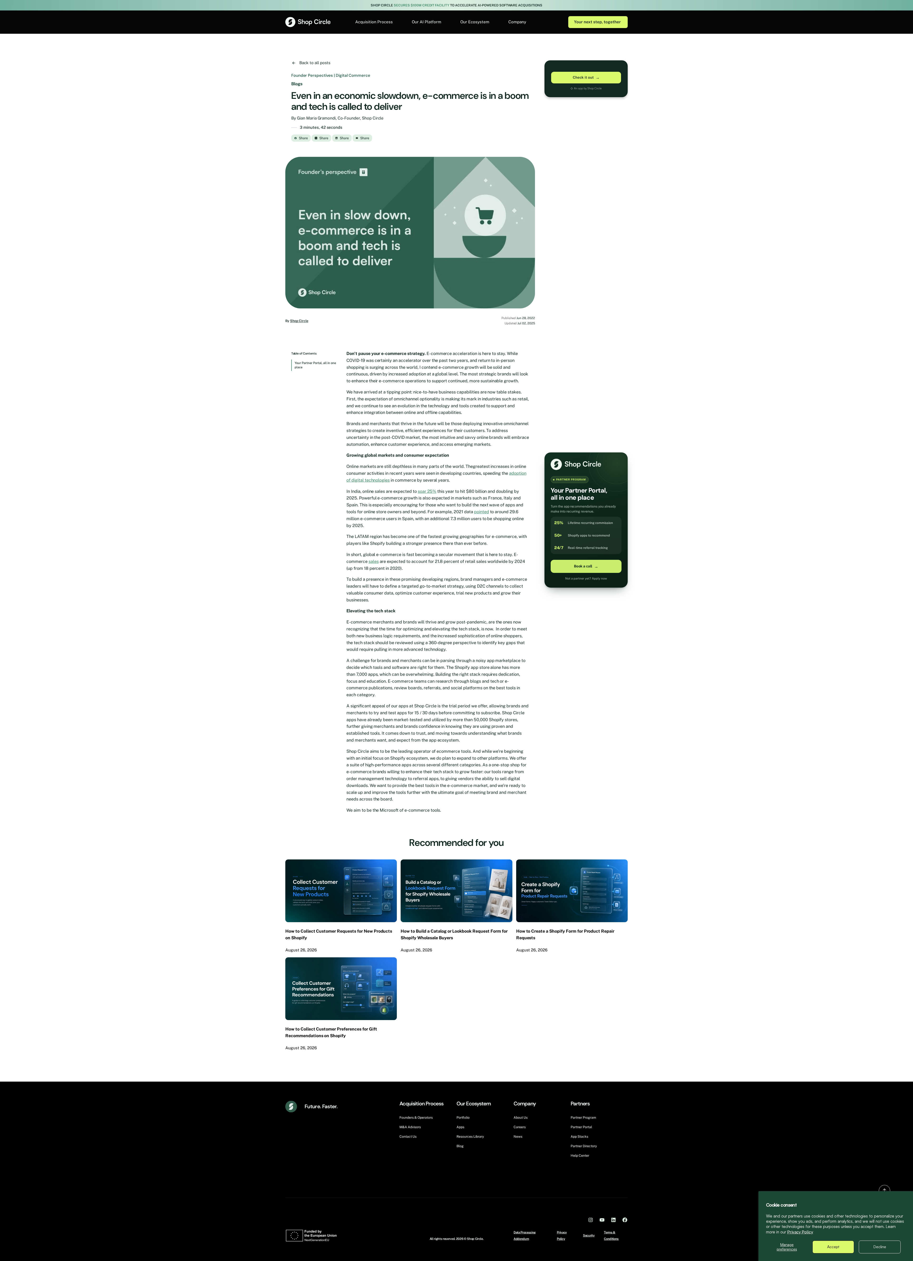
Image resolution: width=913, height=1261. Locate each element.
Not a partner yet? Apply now (586, 578)
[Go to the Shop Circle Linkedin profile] (613, 1220)
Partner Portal (581, 1127)
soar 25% (427, 491)
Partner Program (583, 1117)
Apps (460, 1127)
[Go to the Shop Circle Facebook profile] (625, 1220)
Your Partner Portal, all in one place (315, 365)
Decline (879, 1246)
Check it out (586, 77)
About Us (521, 1117)
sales (374, 561)
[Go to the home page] (307, 22)
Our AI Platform (426, 21)
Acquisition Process (374, 21)
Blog (460, 1146)
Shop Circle (299, 321)
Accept (833, 1246)
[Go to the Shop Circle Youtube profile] (602, 1220)
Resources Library (470, 1136)
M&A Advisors (410, 1127)
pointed (481, 511)
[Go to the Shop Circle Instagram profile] (590, 1220)
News (518, 1136)
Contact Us (408, 1136)
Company (517, 21)
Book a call (586, 566)
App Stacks (579, 1136)
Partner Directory (584, 1146)
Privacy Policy (800, 1232)
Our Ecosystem (474, 21)
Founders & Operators (416, 1117)
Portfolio (463, 1117)
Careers (520, 1127)
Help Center (580, 1155)
